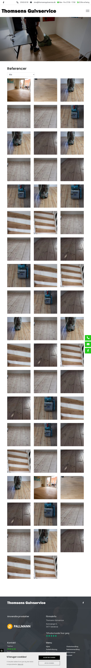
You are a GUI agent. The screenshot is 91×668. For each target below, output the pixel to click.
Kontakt (69, 655)
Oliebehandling (72, 646)
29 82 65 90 (24, 2)
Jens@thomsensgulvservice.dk (44, 2)
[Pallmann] (18, 626)
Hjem (48, 646)
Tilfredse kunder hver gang (57, 633)
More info (20, 664)
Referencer (70, 652)
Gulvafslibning (51, 649)
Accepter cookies (49, 657)
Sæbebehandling (73, 649)
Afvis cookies (49, 663)
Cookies (2, 650)
